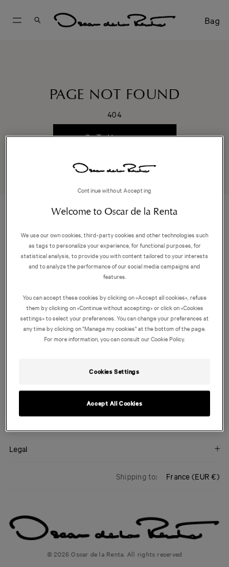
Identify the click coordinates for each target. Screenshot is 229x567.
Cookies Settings (114, 371)
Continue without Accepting (114, 189)
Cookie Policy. (167, 338)
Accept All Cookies (114, 403)
